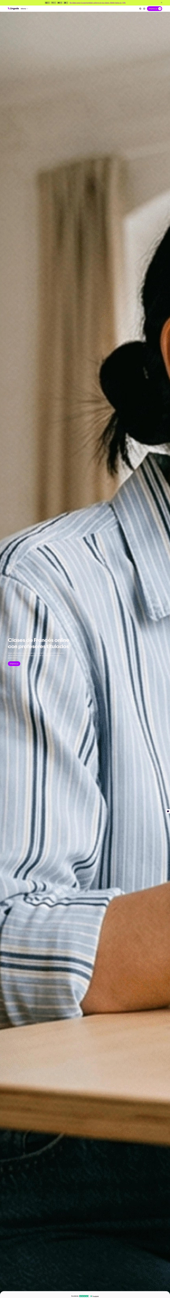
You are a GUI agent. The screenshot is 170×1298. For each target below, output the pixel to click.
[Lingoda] (13, 8)
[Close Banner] (161, 3)
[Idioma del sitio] (140, 8)
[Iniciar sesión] (144, 8)
